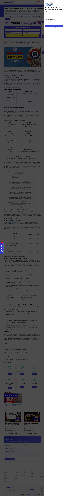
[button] (63, 1)
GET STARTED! (54, 26)
